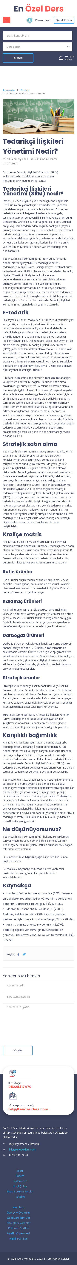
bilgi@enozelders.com (28, 1109)
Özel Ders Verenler (18, 1223)
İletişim (20, 1197)
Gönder (18, 1050)
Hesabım (18, 1207)
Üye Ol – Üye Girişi (18, 1213)
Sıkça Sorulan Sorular (20, 1191)
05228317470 (19, 1087)
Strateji (25, 90)
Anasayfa (9, 90)
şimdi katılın (64, 20)
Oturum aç (42, 20)
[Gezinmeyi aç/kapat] (6, 20)
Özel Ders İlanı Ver (18, 1218)
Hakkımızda (20, 1181)
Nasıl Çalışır (20, 1186)
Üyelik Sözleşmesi (18, 1233)
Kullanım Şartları (18, 1228)
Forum (20, 1176)
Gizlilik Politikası (18, 1239)
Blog (20, 1171)
